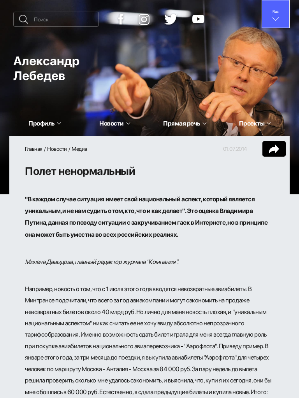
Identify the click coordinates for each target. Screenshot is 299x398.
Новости (57, 148)
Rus (276, 11)
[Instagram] (144, 19)
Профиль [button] (41, 123)
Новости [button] (111, 123)
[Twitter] (171, 19)
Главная (33, 148)
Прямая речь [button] (181, 123)
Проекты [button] (252, 123)
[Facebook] (121, 19)
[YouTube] (198, 19)
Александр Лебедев (46, 68)
